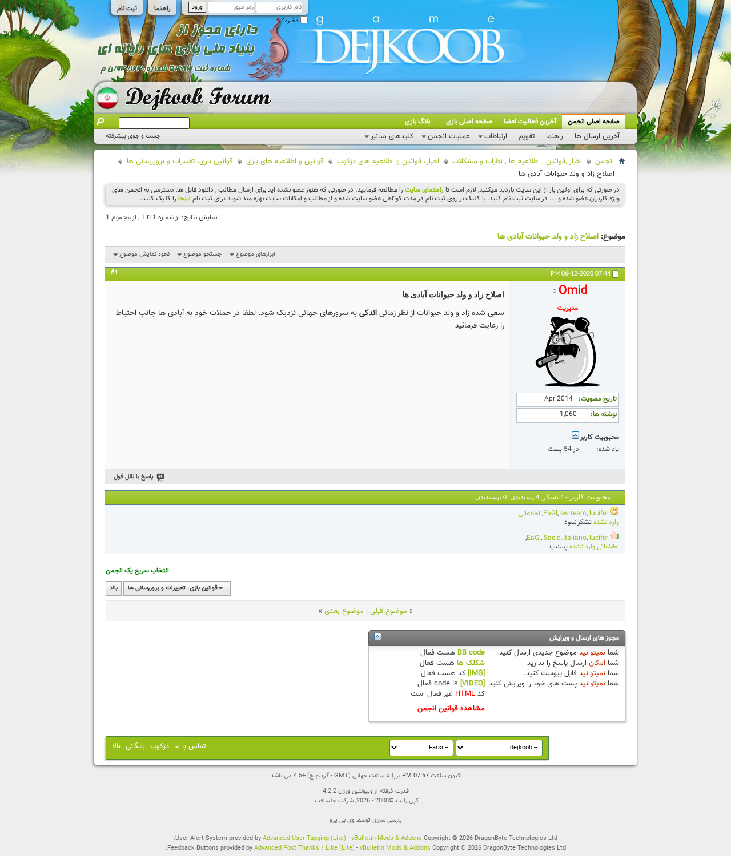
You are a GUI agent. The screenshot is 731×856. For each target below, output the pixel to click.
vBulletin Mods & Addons (386, 838)
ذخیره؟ (291, 21)
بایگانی (135, 746)
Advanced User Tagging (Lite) (304, 838)
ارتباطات (495, 136)
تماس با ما (190, 746)
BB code (471, 653)
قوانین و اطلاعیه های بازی (285, 161)
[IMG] (476, 673)
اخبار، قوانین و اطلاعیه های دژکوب (388, 161)
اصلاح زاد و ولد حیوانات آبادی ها (548, 237)
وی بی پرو (342, 820)
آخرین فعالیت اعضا (530, 121)
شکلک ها (471, 663)
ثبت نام (127, 8)
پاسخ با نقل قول (134, 477)
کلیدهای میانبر (392, 136)
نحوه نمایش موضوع (144, 254)
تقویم (527, 136)
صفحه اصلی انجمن (594, 121)
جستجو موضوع (202, 254)
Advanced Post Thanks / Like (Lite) (304, 848)
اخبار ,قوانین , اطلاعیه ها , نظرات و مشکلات (517, 161)
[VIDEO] (472, 683)
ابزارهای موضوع (255, 254)
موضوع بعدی (344, 611)
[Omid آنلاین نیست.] (567, 387)
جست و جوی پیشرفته (133, 136)
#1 (114, 272)
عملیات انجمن (449, 136)
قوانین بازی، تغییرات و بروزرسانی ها (180, 161)
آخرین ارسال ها (597, 136)
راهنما (162, 8)
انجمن (604, 161)
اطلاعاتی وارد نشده (594, 547)
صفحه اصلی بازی (469, 121)
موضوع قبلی (388, 611)
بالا (114, 588)
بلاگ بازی (417, 121)
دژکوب (159, 746)
